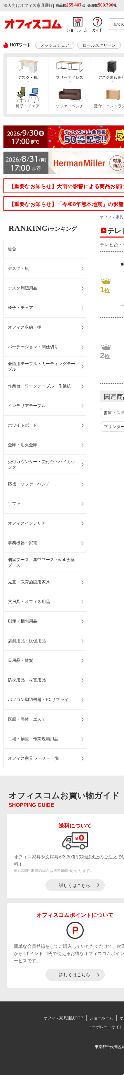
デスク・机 (28, 77)
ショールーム (101, 1018)
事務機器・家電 (22, 542)
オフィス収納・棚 (25, 327)
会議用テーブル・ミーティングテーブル (41, 366)
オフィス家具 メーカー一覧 (34, 758)
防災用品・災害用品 (27, 680)
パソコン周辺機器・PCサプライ (38, 699)
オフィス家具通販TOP (63, 1018)
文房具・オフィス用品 (29, 601)
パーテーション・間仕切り (33, 346)
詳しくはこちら (74, 885)
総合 (12, 248)
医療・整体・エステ (27, 719)
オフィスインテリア (27, 523)
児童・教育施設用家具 (29, 582)
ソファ (14, 503)
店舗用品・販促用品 (27, 640)
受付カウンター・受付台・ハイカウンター (41, 464)
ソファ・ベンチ (69, 106)
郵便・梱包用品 (22, 621)
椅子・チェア (28, 106)
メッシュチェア (54, 45)
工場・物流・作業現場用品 (33, 738)
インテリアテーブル (27, 405)
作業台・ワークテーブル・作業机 (39, 386)
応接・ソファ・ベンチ (29, 484)
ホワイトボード (22, 425)
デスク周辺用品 (22, 288)
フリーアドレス (69, 77)
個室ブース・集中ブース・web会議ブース (41, 562)
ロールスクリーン (99, 45)
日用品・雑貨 (20, 660)
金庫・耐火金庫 (22, 444)
